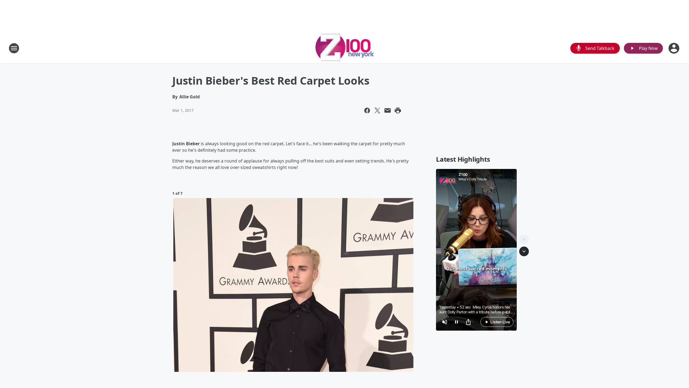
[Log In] (674, 48)
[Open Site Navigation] (14, 48)
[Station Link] (344, 48)
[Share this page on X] (377, 110)
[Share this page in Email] (387, 110)
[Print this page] (398, 110)
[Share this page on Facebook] (367, 110)
